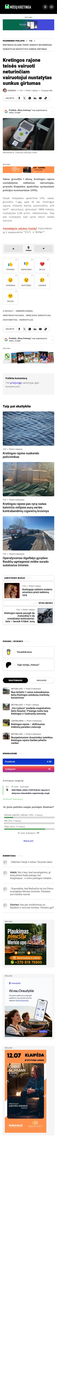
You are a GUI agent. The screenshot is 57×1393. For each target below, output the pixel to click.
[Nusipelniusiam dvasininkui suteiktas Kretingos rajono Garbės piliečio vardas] (6, 736)
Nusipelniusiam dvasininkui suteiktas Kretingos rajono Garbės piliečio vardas (32, 740)
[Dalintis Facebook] (19, 98)
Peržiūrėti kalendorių (13, 799)
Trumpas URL (47, 90)
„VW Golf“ (9, 311)
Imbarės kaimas (25, 311)
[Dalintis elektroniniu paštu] (40, 98)
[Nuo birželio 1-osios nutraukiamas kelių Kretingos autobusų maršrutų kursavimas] (6, 690)
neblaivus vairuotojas (39, 315)
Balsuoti (28, 840)
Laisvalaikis (17, 720)
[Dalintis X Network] (24, 98)
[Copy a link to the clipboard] (45, 98)
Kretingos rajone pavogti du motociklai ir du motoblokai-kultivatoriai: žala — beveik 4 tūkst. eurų (19, 617)
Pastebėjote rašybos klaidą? (20, 228)
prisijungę (16, 382)
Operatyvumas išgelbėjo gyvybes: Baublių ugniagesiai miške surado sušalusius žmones (26, 561)
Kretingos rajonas (14, 315)
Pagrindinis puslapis (14, 40)
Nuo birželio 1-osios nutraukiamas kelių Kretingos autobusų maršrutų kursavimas (30, 695)
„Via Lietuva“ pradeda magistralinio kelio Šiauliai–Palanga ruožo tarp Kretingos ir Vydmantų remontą (31, 711)
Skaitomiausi (15, 680)
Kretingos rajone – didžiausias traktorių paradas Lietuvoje (28, 725)
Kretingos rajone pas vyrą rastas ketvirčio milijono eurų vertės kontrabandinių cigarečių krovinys (26, 507)
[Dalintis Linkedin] (35, 98)
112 (30, 40)
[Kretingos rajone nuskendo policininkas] (28, 428)
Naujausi (41, 680)
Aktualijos (17, 688)
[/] (45, 7)
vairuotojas (26, 319)
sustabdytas (10, 319)
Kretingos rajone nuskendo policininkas (21, 455)
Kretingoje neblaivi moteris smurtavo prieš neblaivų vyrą (37, 592)
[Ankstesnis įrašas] (12, 590)
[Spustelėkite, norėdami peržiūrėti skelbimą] (28, 24)
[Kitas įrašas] (45, 615)
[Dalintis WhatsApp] (29, 98)
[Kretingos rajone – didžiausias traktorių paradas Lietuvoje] (6, 722)
